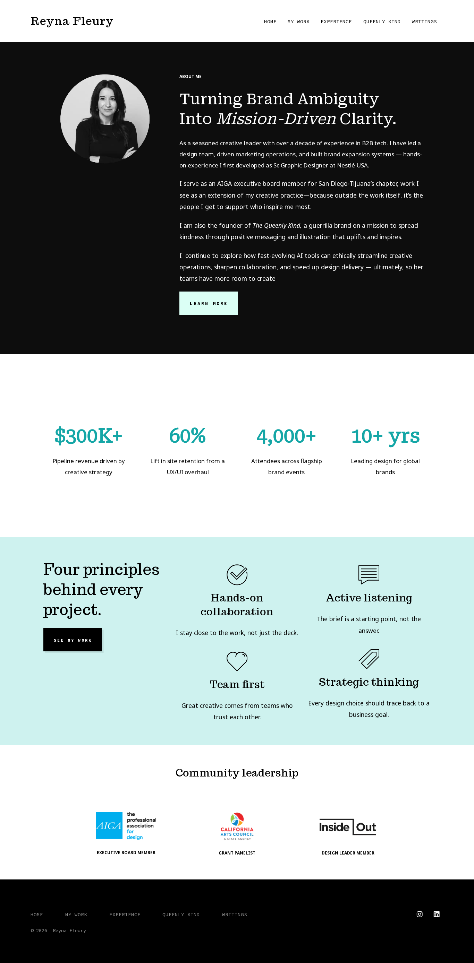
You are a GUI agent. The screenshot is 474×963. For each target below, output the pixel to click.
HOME (270, 21)
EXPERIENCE (336, 21)
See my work (73, 639)
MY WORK (299, 21)
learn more (209, 303)
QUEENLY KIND (382, 21)
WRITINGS (424, 21)
